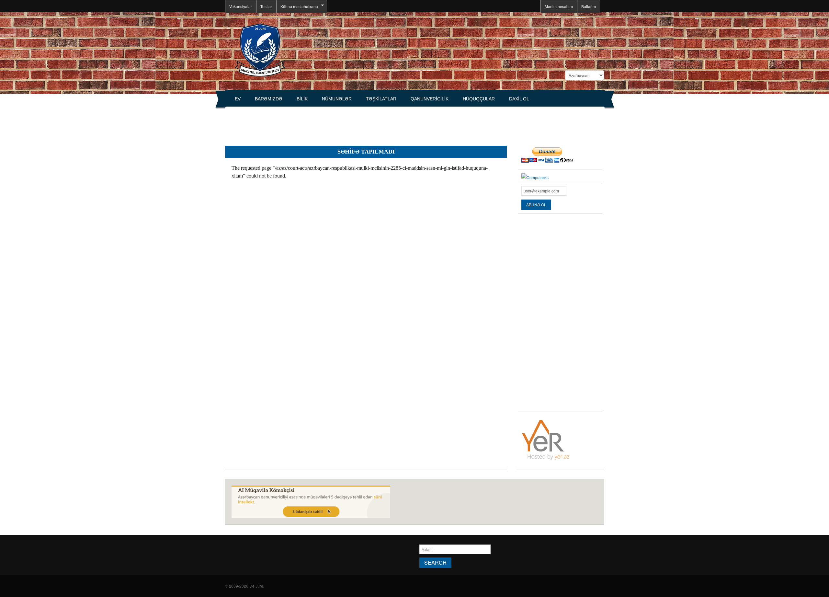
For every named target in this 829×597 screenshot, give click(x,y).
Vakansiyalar (240, 6)
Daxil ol (519, 98)
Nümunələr (337, 98)
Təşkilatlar (381, 98)
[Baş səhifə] (260, 49)
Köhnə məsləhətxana (297, 6)
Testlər (266, 6)
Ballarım (588, 6)
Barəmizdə (268, 98)
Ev (238, 98)
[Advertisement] (343, 123)
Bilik (302, 98)
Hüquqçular (479, 98)
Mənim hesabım (559, 6)
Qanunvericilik (430, 98)
